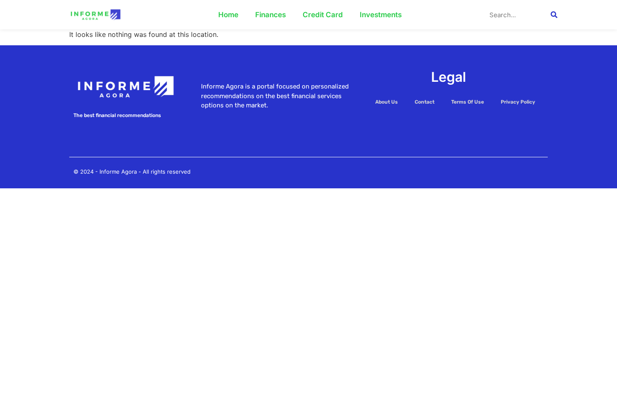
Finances (270, 14)
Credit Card (323, 14)
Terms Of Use (467, 102)
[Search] (554, 14)
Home (228, 14)
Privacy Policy (518, 102)
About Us (386, 102)
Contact (424, 102)
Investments (381, 14)
